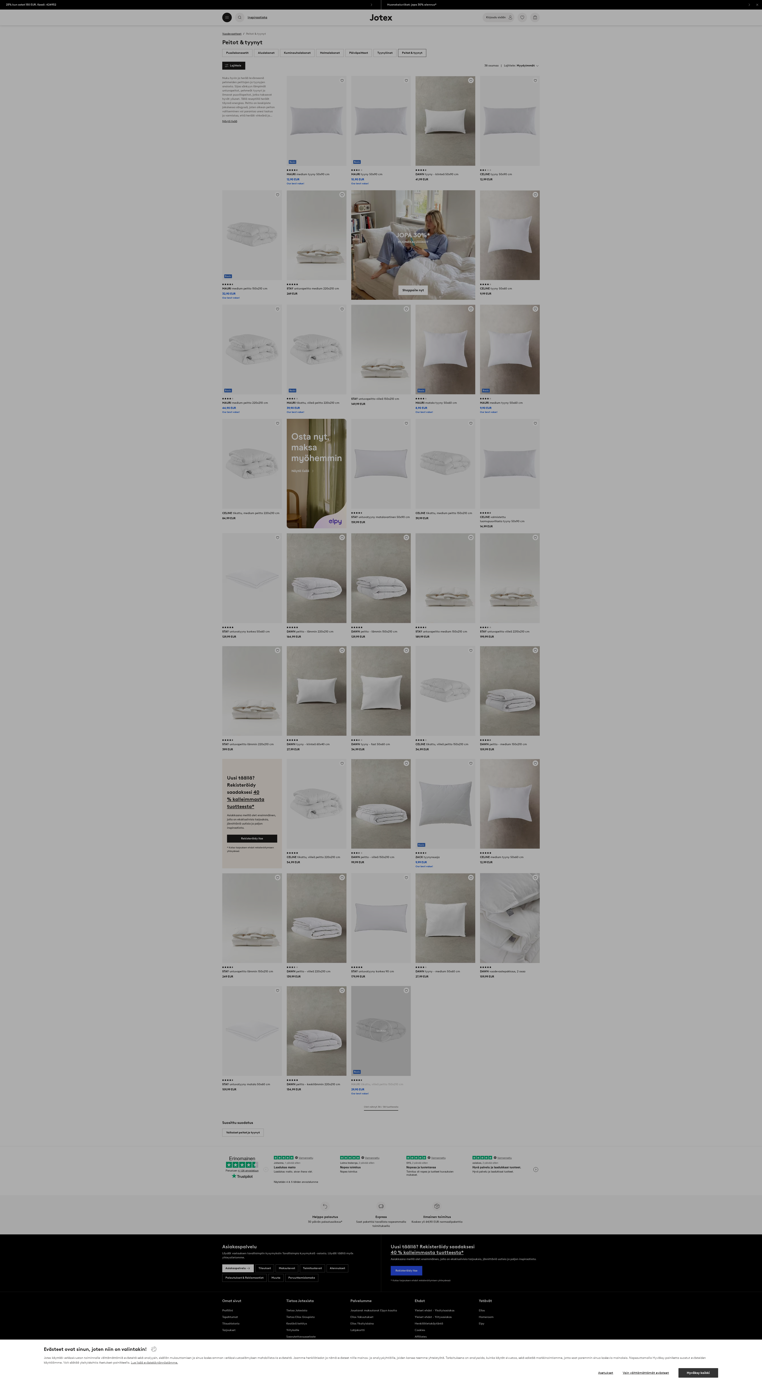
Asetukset (605, 1373)
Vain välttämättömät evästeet (646, 1373)
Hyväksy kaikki (698, 1373)
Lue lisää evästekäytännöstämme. (154, 1362)
